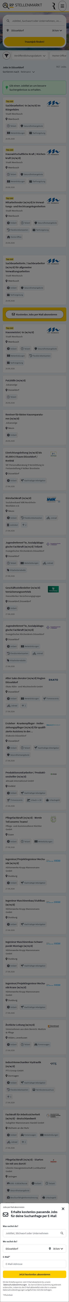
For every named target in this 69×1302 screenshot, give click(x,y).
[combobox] (32, 1233)
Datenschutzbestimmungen (15, 1284)
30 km (56, 1248)
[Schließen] (63, 1209)
